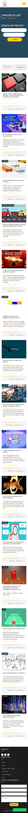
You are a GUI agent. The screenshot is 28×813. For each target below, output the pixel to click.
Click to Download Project (10, 103)
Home (4, 18)
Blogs (3, 765)
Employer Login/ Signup (8, 768)
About (3, 762)
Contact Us (5, 771)
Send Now (14, 804)
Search (15, 39)
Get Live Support (6, 774)
